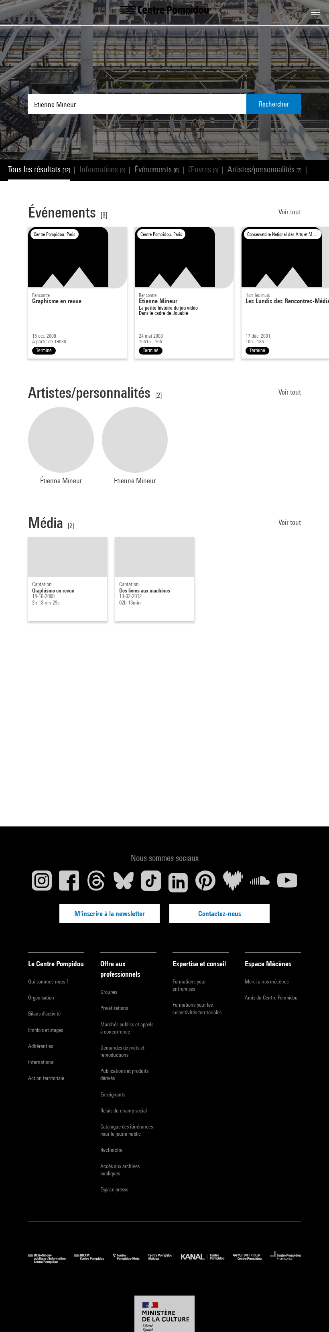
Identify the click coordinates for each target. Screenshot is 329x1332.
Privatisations (114, 1008)
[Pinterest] (205, 883)
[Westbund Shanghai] (251, 1261)
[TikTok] (150, 883)
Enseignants (112, 1094)
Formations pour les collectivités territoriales (197, 1008)
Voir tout (289, 212)
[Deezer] (232, 883)
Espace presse (114, 1189)
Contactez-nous (219, 913)
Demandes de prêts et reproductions (122, 1051)
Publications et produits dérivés (124, 1074)
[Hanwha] (285, 1261)
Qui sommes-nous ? (48, 981)
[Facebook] (69, 883)
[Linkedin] (178, 883)
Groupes (108, 992)
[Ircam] (93, 1261)
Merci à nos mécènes (266, 981)
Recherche (111, 1150)
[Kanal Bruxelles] (207, 1261)
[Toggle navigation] (316, 12)
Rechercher (274, 104)
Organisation (41, 997)
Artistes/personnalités (264, 169)
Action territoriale (46, 1078)
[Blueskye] (123, 883)
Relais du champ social (123, 1110)
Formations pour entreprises (189, 985)
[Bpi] (51, 1261)
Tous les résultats (39, 169)
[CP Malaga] (164, 1261)
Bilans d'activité (44, 1013)
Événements (156, 169)
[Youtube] (287, 883)
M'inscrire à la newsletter (109, 913)
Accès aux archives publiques (120, 1170)
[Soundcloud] (260, 883)
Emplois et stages (45, 1030)
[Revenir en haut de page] (310, 1313)
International (41, 1062)
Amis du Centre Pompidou (271, 997)
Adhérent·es (40, 1046)
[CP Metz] (130, 1261)
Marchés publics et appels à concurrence (126, 1028)
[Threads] (96, 883)
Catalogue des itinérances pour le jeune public (126, 1130)
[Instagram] (41, 883)
